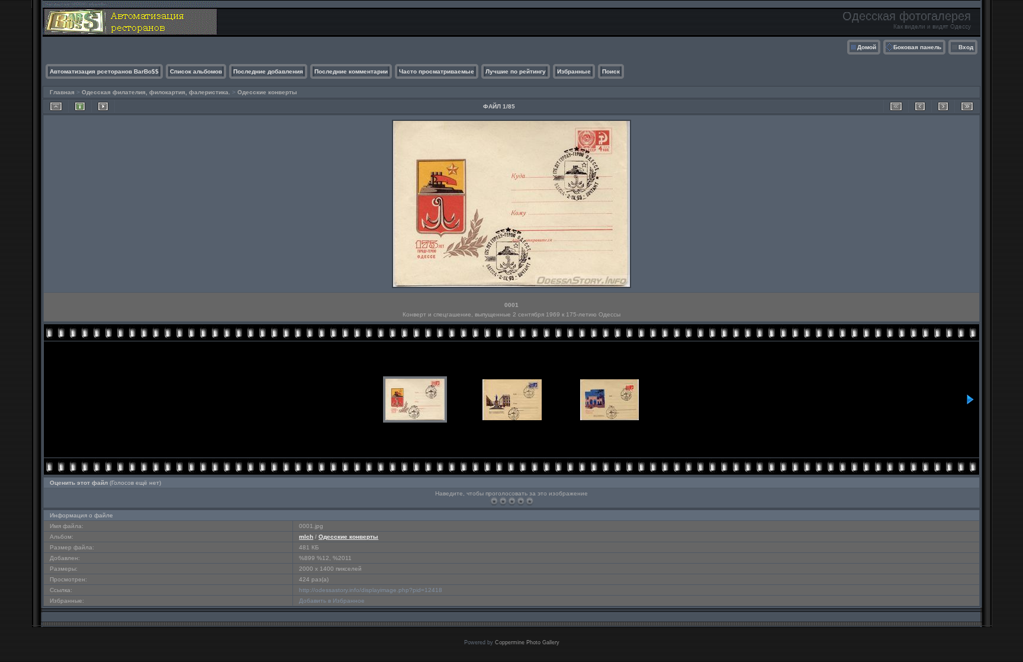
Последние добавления (268, 71)
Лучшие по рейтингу (515, 71)
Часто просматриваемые (436, 71)
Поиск (611, 71)
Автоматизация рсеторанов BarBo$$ (104, 71)
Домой (866, 47)
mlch (306, 536)
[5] (529, 501)
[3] (511, 501)
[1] (494, 501)
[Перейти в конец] (967, 106)
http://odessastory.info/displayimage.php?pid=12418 (370, 590)
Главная (62, 92)
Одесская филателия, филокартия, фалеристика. (156, 92)
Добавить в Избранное (332, 600)
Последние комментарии (351, 71)
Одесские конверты (267, 92)
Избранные (574, 71)
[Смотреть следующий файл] (943, 106)
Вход (965, 47)
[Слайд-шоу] (103, 106)
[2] (502, 501)
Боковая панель (917, 47)
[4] (520, 501)
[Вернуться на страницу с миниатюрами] (56, 106)
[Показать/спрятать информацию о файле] (80, 106)
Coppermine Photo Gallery (527, 642)
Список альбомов (196, 71)
